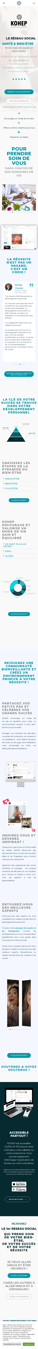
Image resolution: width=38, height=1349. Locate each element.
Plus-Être (11, 488)
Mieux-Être (12, 478)
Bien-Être (11, 483)
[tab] (19, 478)
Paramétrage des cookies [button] (12, 1344)
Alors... (9, 556)
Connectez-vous (30, 107)
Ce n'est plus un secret (14, 545)
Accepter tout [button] (28, 1344)
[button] (19, 91)
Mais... (8, 551)
